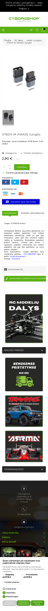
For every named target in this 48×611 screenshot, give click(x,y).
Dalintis (6, 182)
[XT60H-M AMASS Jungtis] (8, 117)
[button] (31, 30)
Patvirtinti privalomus (9, 603)
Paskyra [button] (24, 8)
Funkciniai (11, 589)
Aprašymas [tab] (10, 213)
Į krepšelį (22, 167)
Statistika (10, 593)
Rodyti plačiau (12, 582)
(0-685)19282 (24, 514)
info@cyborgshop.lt (24, 527)
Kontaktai (16, 259)
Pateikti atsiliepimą (31, 153)
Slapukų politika (8, 575)
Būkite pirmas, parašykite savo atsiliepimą (27, 278)
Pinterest (24, 182)
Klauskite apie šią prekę (21, 202)
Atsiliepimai (9, 153)
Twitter (15, 182)
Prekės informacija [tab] (32, 213)
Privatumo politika (31, 575)
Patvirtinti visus (37, 603)
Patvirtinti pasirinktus (23, 603)
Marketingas (12, 597)
